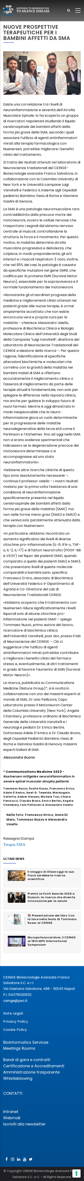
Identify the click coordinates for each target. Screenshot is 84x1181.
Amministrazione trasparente (31, 1072)
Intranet (10, 1111)
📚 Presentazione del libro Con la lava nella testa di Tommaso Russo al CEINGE (52, 919)
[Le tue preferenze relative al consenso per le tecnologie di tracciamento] (76, 1173)
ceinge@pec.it (15, 1000)
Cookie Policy (15, 1029)
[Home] (26, 10)
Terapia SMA (14, 844)
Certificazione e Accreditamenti (33, 1066)
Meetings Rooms (19, 1048)
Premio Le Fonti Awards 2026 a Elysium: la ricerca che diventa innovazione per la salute (51, 897)
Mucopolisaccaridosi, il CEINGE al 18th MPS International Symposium (52, 941)
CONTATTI (12, 1093)
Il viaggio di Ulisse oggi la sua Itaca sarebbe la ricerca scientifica (51, 875)
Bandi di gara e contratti (26, 1059)
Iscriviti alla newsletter (24, 1124)
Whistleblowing (17, 1078)
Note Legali (13, 1013)
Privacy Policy (15, 1021)
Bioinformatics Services (25, 1042)
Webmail (11, 1118)
